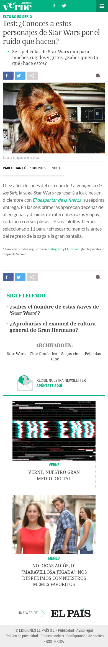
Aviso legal (84, 630)
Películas (93, 354)
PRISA (59, 641)
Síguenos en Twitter (64, 5)
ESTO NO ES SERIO (17, 16)
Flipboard (72, 249)
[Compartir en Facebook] (8, 76)
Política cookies (52, 635)
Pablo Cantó (15, 168)
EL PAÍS (71, 612)
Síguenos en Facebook (54, 5)
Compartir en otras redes (32, 76)
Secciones (102, 6)
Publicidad (66, 630)
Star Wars (16, 354)
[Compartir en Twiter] (20, 76)
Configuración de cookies (85, 635)
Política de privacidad (22, 635)
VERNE (54, 464)
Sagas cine (71, 354)
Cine (55, 359)
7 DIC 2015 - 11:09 (46, 168)
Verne (17, 6)
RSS (49, 641)
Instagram (55, 249)
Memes (54, 558)
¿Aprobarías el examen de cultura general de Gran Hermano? (53, 327)
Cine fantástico (43, 354)
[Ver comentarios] (99, 76)
